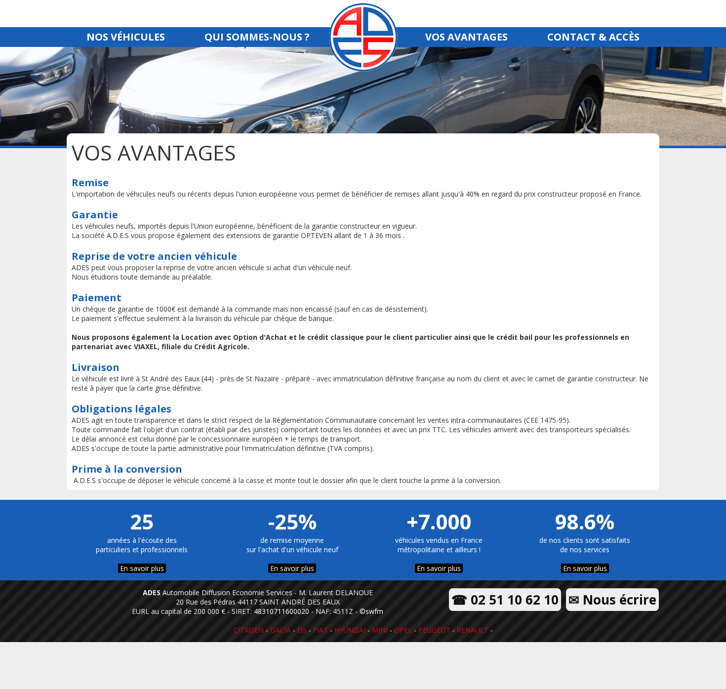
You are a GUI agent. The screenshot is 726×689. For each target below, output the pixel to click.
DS (302, 630)
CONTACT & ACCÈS (593, 36)
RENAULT (472, 630)
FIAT (320, 630)
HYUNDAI (349, 630)
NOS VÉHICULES (125, 36)
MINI (380, 630)
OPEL (403, 630)
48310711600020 (281, 611)
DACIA (280, 630)
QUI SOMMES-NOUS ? (257, 36)
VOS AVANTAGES (466, 36)
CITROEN (249, 630)
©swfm (371, 611)
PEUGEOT (434, 630)
